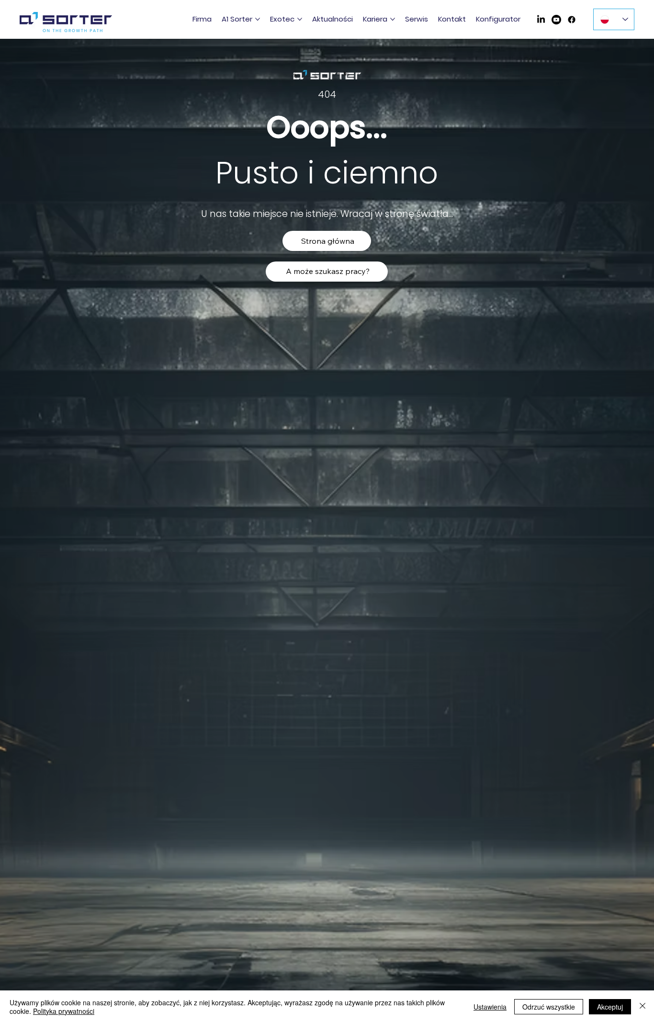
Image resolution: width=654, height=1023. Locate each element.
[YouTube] (556, 19)
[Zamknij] (642, 1006)
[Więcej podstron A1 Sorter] (257, 19)
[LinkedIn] (541, 19)
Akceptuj (610, 1007)
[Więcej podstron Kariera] (392, 19)
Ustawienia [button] (490, 1007)
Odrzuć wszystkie (548, 1007)
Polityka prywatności (63, 1011)
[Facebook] (571, 19)
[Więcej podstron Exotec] (299, 19)
